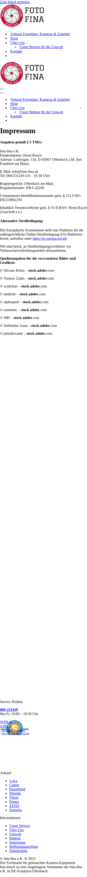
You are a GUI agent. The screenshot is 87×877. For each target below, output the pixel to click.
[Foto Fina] (43, 16)
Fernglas (15, 810)
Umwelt (15, 834)
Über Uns (16, 830)
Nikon (14, 797)
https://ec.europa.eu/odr (50, 238)
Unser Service (19, 826)
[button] (26, 43)
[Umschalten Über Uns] (80, 108)
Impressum (17, 842)
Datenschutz (18, 851)
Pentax (14, 802)
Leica (13, 781)
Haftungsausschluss (23, 847)
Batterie (15, 838)
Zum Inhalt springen (15, 2)
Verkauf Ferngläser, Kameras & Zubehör (40, 34)
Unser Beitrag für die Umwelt (41, 47)
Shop (14, 38)
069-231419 (9, 710)
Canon (14, 785)
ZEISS (14, 806)
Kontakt (16, 51)
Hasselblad (17, 789)
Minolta (15, 793)
